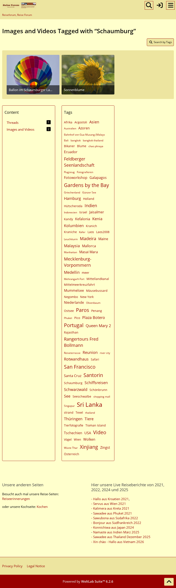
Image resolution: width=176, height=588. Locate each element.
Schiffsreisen (96, 382)
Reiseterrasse (72, 353)
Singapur (69, 406)
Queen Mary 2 (98, 325)
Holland (88, 199)
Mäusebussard (97, 291)
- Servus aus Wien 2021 (108, 503)
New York (87, 297)
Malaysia (72, 245)
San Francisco (80, 366)
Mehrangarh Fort (74, 279)
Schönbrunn (98, 390)
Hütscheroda (73, 206)
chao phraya (95, 146)
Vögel (68, 439)
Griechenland (72, 192)
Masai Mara (88, 252)
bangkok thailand (93, 140)
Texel (79, 412)
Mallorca (89, 246)
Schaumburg (73, 383)
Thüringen (73, 418)
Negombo (71, 297)
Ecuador (70, 152)
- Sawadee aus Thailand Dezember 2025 (120, 537)
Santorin (93, 375)
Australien (70, 128)
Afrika (68, 122)
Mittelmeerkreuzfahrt (79, 285)
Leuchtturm (71, 239)
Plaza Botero (93, 317)
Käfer (82, 232)
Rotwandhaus (76, 359)
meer (85, 273)
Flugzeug (69, 172)
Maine (103, 238)
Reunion (90, 352)
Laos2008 (102, 232)
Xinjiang (89, 446)
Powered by (88, 581)
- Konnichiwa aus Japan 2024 (112, 527)
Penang (96, 311)
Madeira (88, 238)
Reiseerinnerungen (16, 499)
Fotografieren (85, 172)
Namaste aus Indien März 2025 (116, 532)
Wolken (89, 439)
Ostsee (69, 311)
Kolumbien (74, 225)
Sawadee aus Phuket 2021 (112, 513)
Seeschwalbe (82, 396)
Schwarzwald (75, 389)
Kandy (68, 219)
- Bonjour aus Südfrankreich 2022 (116, 523)
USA (87, 433)
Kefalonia (82, 219)
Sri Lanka (89, 404)
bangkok (76, 140)
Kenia (97, 218)
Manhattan (70, 252)
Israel (83, 212)
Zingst (105, 447)
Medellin (72, 272)
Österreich (71, 454)
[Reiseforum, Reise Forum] (19, 5)
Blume (81, 146)
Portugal (73, 325)
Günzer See (89, 192)
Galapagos (98, 177)
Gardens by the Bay (86, 185)
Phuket (68, 318)
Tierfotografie (73, 425)
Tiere (89, 418)
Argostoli (80, 122)
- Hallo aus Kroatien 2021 (110, 499)
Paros (82, 310)
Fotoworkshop (75, 177)
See (67, 396)
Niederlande (74, 302)
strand (68, 412)
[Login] (159, 5)
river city (105, 353)
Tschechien (73, 433)
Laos (91, 232)
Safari (95, 359)
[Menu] (170, 5)
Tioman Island (95, 425)
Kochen (42, 506)
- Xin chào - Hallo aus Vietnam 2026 (117, 542)
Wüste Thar (71, 448)
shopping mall (101, 396)
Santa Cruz (72, 375)
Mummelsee (74, 290)
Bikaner (69, 146)
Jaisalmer (96, 212)
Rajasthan (71, 332)
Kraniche (70, 232)
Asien (94, 121)
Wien (77, 439)
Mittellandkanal (97, 279)
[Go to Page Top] (169, 582)
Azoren (84, 128)
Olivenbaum (93, 303)
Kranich (91, 226)
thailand (90, 412)
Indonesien (70, 212)
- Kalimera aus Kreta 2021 (110, 508)
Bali (66, 140)
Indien (91, 205)
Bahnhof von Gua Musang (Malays (84, 134)
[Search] (149, 5)
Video (99, 432)
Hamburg (72, 198)
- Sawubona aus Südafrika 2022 (114, 518)
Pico (77, 318)
